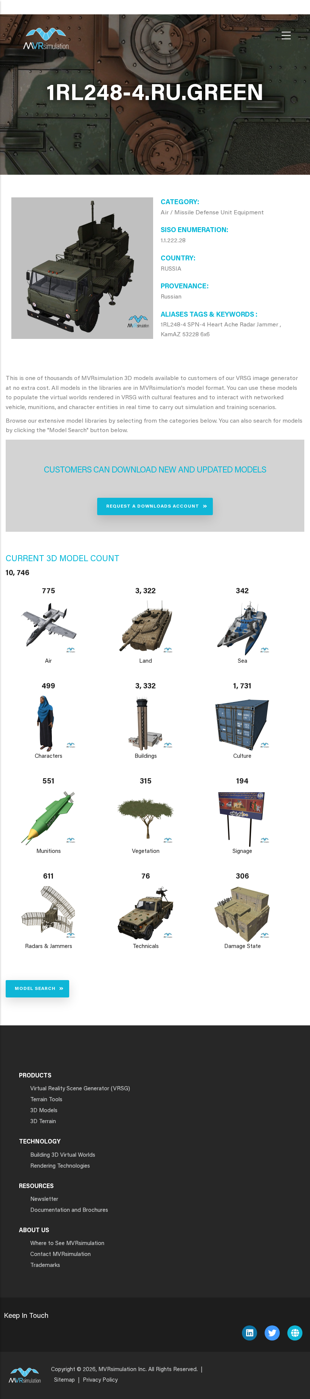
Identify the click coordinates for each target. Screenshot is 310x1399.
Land (145, 661)
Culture (243, 756)
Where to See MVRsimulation (67, 1244)
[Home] (46, 34)
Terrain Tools (46, 1100)
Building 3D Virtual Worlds (62, 1155)
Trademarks (45, 1265)
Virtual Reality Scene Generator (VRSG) (80, 1089)
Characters (48, 756)
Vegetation (146, 851)
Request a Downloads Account (152, 506)
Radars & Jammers (48, 947)
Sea (242, 661)
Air (48, 661)
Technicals (146, 947)
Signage (243, 851)
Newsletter (44, 1199)
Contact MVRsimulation (60, 1254)
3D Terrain (43, 1122)
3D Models (43, 1111)
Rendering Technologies (60, 1166)
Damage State (242, 947)
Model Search (35, 989)
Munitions (48, 851)
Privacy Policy (100, 1380)
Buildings (146, 756)
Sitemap (64, 1380)
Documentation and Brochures (69, 1210)
